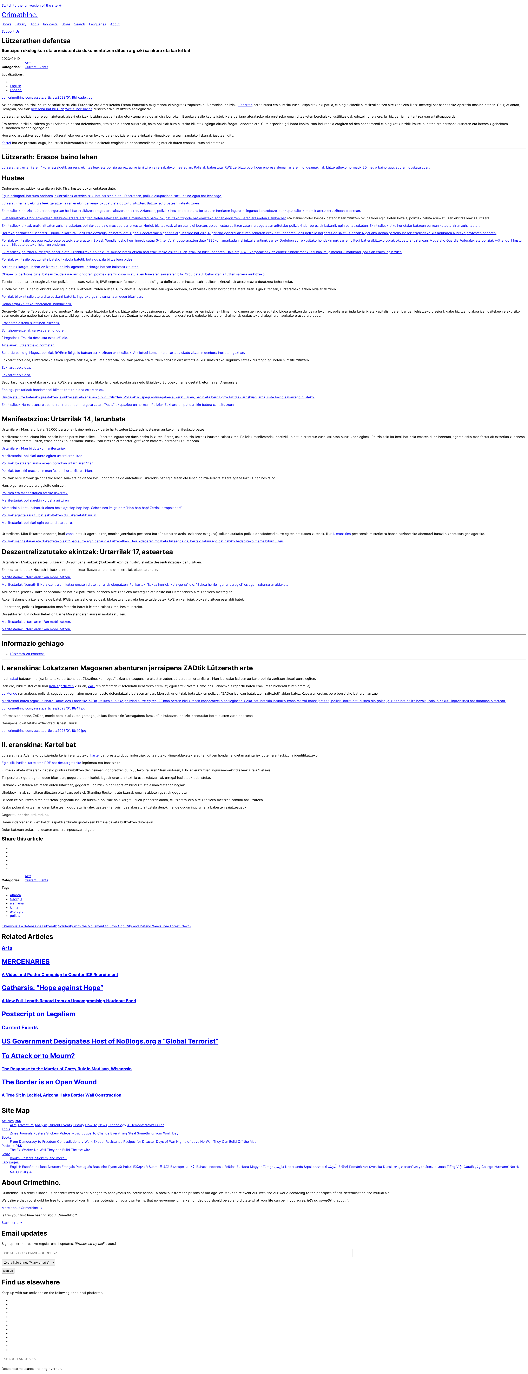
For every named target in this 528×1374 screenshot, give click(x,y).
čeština (230, 1167)
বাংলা (365, 1167)
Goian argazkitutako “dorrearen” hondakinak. (37, 304)
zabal (70, 534)
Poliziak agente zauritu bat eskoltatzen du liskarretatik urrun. (49, 515)
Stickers (52, 1133)
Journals (25, 1133)
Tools (35, 24)
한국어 (343, 1167)
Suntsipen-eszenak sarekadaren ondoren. (34, 330)
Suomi (153, 1167)
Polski (127, 1167)
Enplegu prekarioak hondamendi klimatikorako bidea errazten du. (53, 390)
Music (76, 1133)
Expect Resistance (108, 1141)
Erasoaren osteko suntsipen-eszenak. (31, 323)
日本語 (164, 1167)
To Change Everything (109, 1133)
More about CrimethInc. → (22, 1208)
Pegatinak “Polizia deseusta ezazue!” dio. (35, 338)
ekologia (16, 911)
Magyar (256, 1167)
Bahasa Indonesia (209, 1167)
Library (20, 24)
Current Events (36, 67)
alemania (17, 903)
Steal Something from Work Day (153, 1133)
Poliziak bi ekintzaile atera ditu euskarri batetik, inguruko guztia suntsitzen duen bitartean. (72, 296)
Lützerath (245, 105)
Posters (39, 1133)
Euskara (243, 1167)
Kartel (6, 143)
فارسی (279, 1167)
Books (6, 24)
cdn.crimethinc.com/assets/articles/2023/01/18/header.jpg (47, 97)
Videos (65, 1133)
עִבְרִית (398, 1167)
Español (16, 90)
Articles (8, 1121)
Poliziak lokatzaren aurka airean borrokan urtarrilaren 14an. (48, 463)
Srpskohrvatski (315, 1167)
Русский (115, 1167)
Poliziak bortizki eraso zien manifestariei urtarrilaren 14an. (47, 471)
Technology (117, 1125)
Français (68, 1167)
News (102, 1125)
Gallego (487, 1167)
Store (66, 24)
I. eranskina (342, 534)
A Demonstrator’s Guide (145, 1125)
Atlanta (15, 895)
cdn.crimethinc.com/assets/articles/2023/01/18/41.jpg (43, 708)
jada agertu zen (61, 686)
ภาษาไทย (411, 1167)
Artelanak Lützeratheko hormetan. (28, 345)
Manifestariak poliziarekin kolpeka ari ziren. (36, 500)
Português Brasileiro (91, 1167)
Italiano (41, 1167)
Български (179, 1167)
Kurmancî (501, 1167)
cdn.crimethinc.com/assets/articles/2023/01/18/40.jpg (44, 730)
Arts (28, 63)
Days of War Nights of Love (177, 1141)
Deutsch (54, 1167)
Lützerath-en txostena (27, 654)
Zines (14, 1133)
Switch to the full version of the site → (32, 5)
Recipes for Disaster (139, 1141)
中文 (192, 1167)
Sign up (8, 1270)
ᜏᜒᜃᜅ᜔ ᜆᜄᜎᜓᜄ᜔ (21, 1172)
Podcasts (50, 24)
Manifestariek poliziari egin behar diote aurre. (37, 523)
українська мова (432, 1167)
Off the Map (247, 1141)
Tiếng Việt (455, 1167)
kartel (94, 755)
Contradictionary (70, 1141)
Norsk (514, 1167)
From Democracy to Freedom (33, 1141)
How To (91, 1125)
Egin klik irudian (14, 763)
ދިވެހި (477, 1167)
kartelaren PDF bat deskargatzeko (54, 763)
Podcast (8, 1146)
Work (89, 1141)
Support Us (11, 31)
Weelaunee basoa (78, 109)
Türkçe (268, 1167)
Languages (97, 24)
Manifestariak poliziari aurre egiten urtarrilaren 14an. (42, 456)
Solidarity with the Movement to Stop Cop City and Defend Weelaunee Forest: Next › (124, 926)
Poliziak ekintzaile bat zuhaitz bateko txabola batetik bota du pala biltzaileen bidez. (67, 259)
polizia (15, 916)
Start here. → (12, 1223)
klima (14, 907)
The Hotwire (80, 1150)
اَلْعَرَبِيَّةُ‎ (332, 1167)
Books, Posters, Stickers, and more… (38, 1158)
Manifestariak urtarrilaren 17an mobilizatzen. (36, 577)
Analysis (41, 1125)
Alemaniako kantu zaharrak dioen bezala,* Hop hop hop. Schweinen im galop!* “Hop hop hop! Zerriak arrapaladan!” (92, 508)
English (15, 86)
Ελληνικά (140, 1167)
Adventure (26, 1125)
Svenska (375, 1167)
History (78, 1125)
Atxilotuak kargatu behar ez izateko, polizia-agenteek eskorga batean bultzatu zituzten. (70, 267)
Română (355, 1167)
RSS (18, 1121)
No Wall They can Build (52, 1150)
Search (79, 24)
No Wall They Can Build (218, 1141)
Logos (86, 1133)
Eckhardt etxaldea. (16, 367)
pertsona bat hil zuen (47, 109)
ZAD (91, 686)
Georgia (16, 899)
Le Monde (9, 693)
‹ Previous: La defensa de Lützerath (29, 926)
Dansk (388, 1167)
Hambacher (277, 218)
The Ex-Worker (21, 1150)
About (115, 24)
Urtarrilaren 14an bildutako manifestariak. (34, 448)
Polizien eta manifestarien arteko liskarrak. (35, 493)
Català (469, 1167)
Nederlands (294, 1167)
